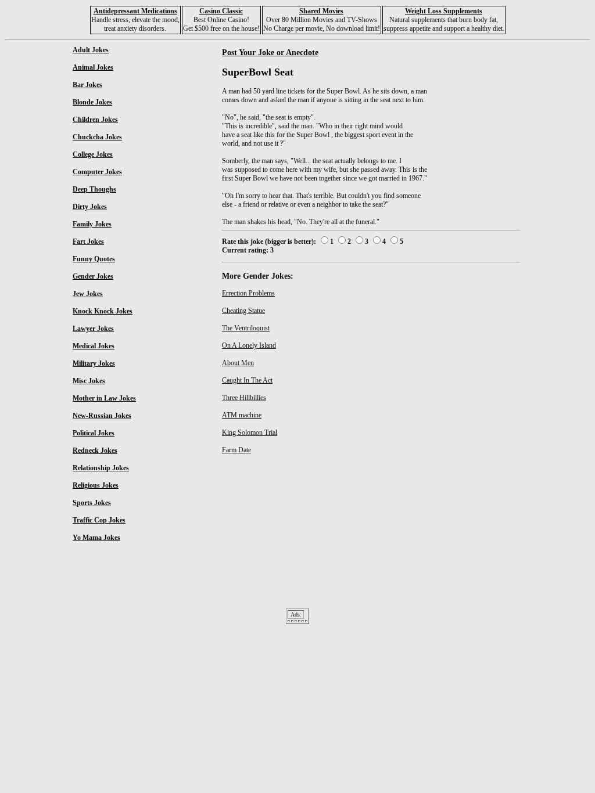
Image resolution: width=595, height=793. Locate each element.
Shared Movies (321, 11)
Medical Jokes (93, 346)
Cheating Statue (243, 311)
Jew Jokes (88, 294)
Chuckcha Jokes (97, 137)
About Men (238, 363)
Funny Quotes (94, 259)
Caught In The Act (247, 380)
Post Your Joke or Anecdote (270, 52)
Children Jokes (95, 120)
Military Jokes (94, 363)
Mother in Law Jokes (104, 398)
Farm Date (236, 450)
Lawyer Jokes (93, 329)
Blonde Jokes (92, 102)
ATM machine (241, 415)
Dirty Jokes (90, 207)
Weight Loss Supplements (443, 11)
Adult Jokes (91, 50)
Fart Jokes (88, 241)
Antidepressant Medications (135, 11)
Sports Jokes (92, 503)
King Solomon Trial (249, 432)
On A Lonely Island (249, 345)
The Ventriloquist (246, 328)
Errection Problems (248, 293)
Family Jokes (92, 224)
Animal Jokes (93, 67)
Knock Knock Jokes (102, 311)
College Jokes (93, 154)
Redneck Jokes (95, 450)
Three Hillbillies (244, 398)
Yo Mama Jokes (96, 538)
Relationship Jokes (101, 468)
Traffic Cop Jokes (99, 520)
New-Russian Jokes (102, 416)
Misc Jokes (89, 381)
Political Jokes (93, 433)
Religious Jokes (96, 485)
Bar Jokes (87, 85)
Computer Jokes (97, 172)
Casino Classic (221, 11)
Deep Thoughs (94, 189)
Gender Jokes (93, 276)
